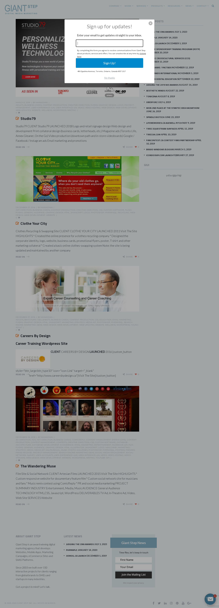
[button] (150, 23)
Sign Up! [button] (109, 63)
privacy (109, 95)
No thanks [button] (109, 77)
